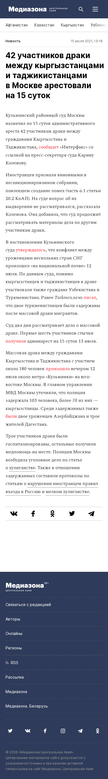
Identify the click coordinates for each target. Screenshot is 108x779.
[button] (95, 9)
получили (16, 341)
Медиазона (16, 691)
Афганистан (17, 25)
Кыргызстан (72, 25)
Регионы (14, 648)
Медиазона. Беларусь (27, 706)
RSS (13, 662)
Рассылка (15, 677)
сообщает (48, 147)
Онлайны (14, 633)
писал (90, 297)
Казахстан (44, 25)
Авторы (13, 619)
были (11, 416)
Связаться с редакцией (28, 604)
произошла (58, 368)
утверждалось (31, 250)
